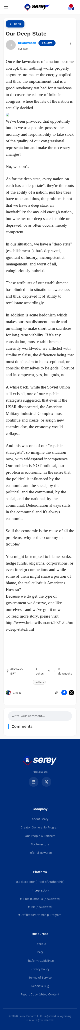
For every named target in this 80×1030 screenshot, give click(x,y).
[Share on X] (71, 692)
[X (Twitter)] (46, 782)
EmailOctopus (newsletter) (41, 899)
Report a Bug (40, 986)
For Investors (40, 844)
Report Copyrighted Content (40, 994)
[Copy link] (56, 692)
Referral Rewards (40, 853)
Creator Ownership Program (40, 827)
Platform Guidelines (40, 961)
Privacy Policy (40, 969)
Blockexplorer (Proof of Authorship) (40, 882)
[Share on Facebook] (64, 692)
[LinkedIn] (33, 782)
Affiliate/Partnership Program (42, 915)
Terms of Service (40, 977)
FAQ (40, 952)
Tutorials (40, 944)
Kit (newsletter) (41, 907)
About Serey (40, 819)
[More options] (70, 43)
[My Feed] (72, 7)
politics (39, 682)
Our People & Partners (40, 836)
